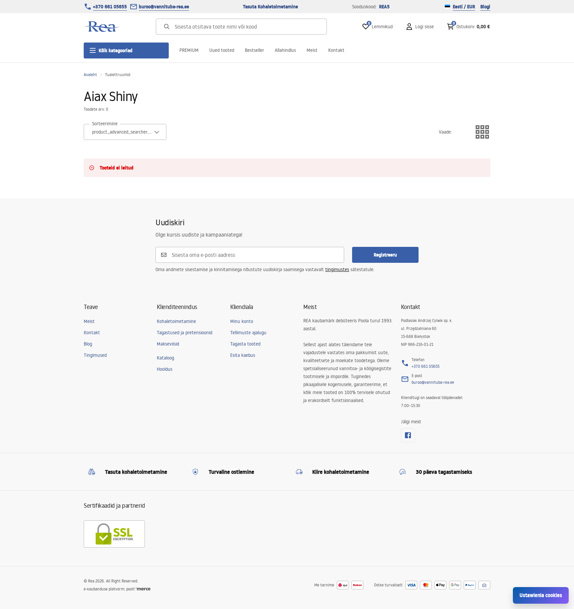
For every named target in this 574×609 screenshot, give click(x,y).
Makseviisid (168, 344)
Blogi (485, 6)
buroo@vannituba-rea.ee (164, 6)
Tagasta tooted (245, 344)
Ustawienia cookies (541, 595)
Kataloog (165, 358)
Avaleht (90, 74)
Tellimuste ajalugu (248, 333)
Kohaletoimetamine (176, 321)
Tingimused (95, 355)
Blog (88, 344)
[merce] (143, 588)
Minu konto (241, 321)
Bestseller (254, 50)
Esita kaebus (242, 355)
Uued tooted (221, 50)
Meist (312, 50)
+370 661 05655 (110, 6)
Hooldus (164, 369)
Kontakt (336, 50)
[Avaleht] (102, 26)
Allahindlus (285, 50)
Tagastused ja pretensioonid (184, 333)
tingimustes (337, 269)
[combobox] (125, 132)
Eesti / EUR (464, 6)
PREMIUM (189, 50)
